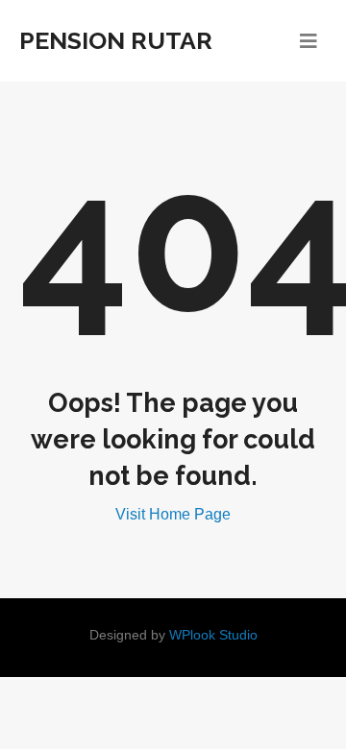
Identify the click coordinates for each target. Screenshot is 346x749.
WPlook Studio (213, 635)
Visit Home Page (173, 514)
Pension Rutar (115, 40)
